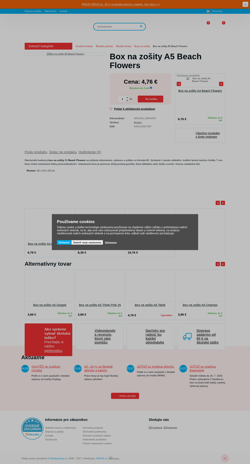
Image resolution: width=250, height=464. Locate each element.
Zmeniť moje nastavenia (87, 242)
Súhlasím (64, 242)
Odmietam (111, 242)
